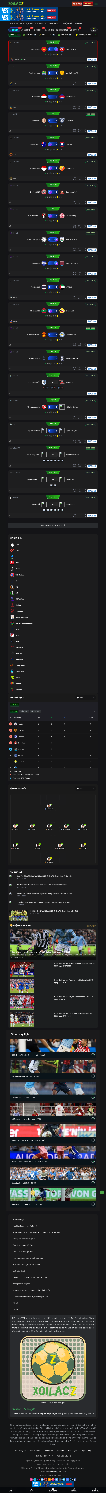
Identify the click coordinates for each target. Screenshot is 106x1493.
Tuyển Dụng (86, 1451)
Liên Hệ (60, 1451)
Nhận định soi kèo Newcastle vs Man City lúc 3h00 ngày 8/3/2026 (40, 952)
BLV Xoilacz (48, 35)
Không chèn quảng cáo (21, 1284)
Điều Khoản (35, 1451)
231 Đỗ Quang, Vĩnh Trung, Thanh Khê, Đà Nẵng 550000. (56, 1461)
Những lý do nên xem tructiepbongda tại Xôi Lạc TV (31, 1290)
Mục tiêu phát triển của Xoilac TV (25, 1226)
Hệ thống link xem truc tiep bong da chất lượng (30, 1277)
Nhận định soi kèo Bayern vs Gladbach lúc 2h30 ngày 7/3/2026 (73, 998)
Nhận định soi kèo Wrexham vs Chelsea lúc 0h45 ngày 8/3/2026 (73, 981)
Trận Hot (31, 35)
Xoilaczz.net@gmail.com (56, 1472)
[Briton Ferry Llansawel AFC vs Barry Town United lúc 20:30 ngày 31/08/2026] (53, 457)
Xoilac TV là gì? (18, 1219)
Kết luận (16, 1303)
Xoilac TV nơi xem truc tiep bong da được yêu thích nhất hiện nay (36, 1232)
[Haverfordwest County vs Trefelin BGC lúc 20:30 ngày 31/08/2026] (53, 481)
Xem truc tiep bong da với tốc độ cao (26, 1264)
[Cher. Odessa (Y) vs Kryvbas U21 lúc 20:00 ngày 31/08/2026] (53, 384)
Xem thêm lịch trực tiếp (51, 525)
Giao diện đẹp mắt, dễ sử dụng (24, 1245)
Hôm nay (66, 35)
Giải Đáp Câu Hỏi (64, 1456)
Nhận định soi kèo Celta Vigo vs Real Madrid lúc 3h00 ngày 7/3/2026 (73, 1014)
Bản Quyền (72, 1451)
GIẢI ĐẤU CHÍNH (16, 538)
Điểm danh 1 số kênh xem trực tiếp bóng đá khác (30, 1297)
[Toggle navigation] (96, 3)
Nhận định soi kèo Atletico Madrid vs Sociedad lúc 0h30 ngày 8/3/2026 (74, 964)
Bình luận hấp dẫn (19, 1271)
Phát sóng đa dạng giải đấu (23, 1252)
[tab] (14, 29)
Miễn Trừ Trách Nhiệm (44, 1456)
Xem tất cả (91, 926)
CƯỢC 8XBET (88, 3)
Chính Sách (48, 1451)
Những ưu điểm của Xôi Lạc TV (24, 1239)
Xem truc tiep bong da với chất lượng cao (28, 1258)
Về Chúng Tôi (20, 1451)
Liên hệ (15, 1309)
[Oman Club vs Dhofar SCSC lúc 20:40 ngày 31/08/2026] (53, 506)
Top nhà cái (77, 3)
